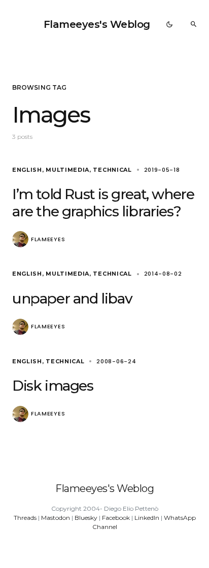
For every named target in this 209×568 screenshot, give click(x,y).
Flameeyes (48, 239)
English (27, 169)
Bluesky (86, 517)
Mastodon (55, 517)
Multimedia (67, 169)
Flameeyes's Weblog (97, 24)
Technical (112, 169)
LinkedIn (146, 517)
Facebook (116, 517)
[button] (169, 24)
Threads (25, 517)
